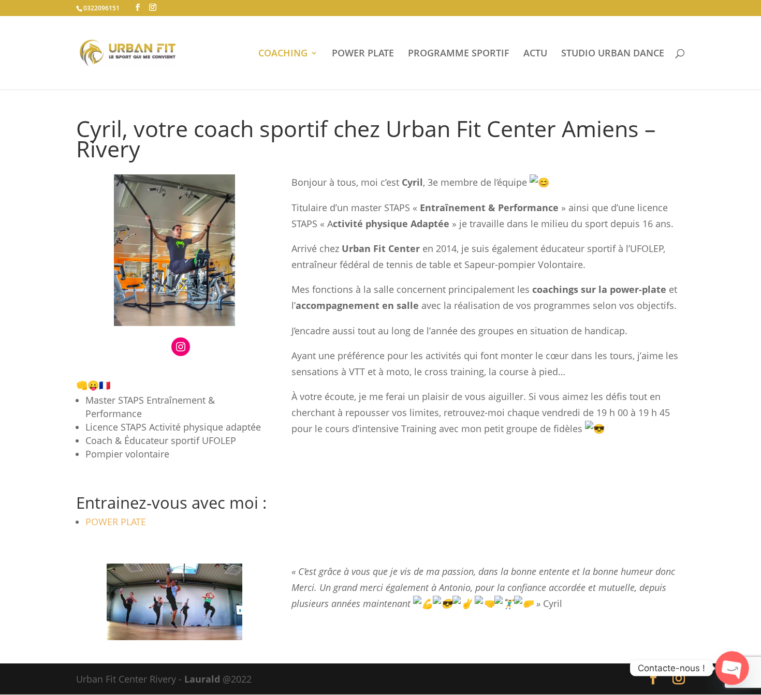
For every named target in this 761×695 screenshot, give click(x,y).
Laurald (202, 679)
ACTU (535, 54)
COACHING (283, 54)
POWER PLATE (363, 54)
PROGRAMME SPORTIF (458, 54)
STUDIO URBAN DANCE (612, 54)
